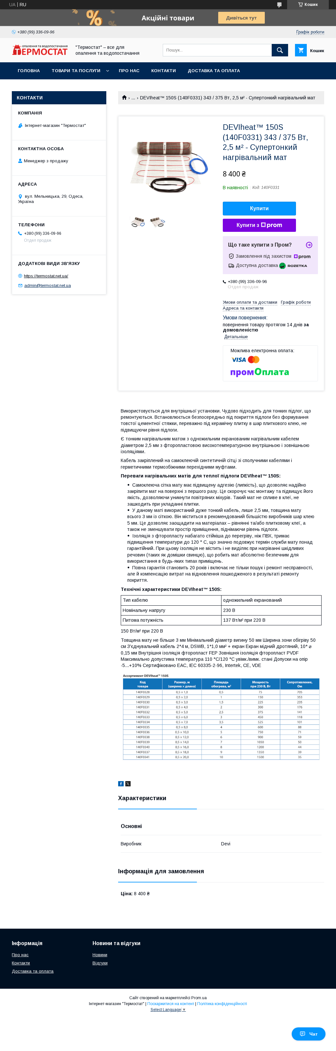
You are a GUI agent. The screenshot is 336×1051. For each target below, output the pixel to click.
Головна (29, 70)
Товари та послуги (76, 70)
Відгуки (100, 962)
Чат (313, 1034)
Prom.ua (199, 998)
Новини (100, 954)
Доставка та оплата (214, 70)
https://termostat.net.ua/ (46, 275)
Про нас (129, 70)
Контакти (163, 70)
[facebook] (121, 784)
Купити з (248, 225)
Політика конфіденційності (222, 1003)
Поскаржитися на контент (170, 1003)
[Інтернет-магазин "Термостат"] (40, 53)
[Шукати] (280, 50)
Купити (259, 208)
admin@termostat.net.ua (47, 285)
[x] (128, 784)
